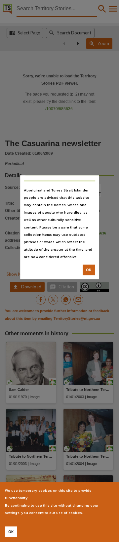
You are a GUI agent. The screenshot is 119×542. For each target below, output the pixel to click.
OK (89, 270)
